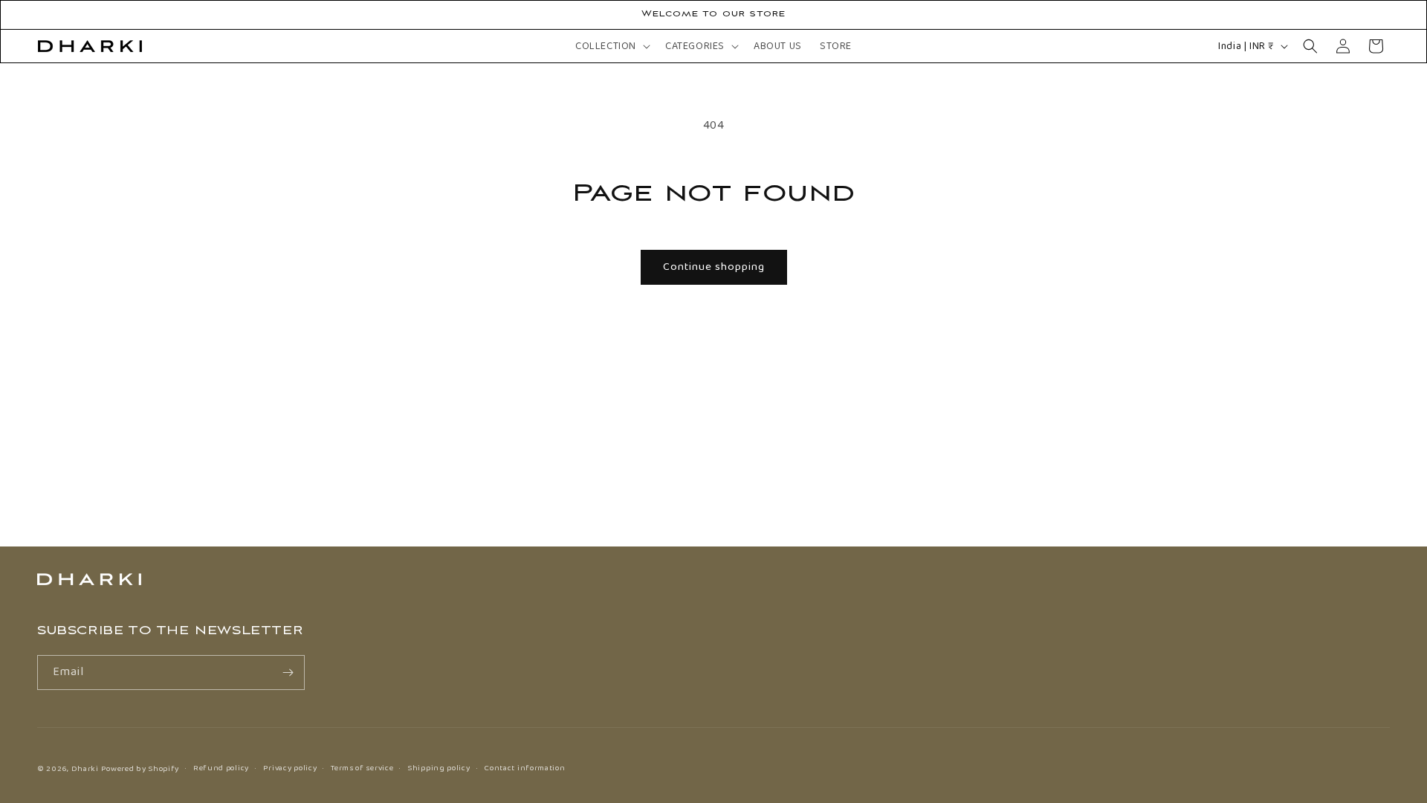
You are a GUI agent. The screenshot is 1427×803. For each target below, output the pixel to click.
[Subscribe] (287, 672)
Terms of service (362, 768)
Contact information (524, 768)
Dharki (85, 768)
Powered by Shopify (140, 768)
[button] (611, 46)
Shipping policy (438, 768)
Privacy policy (290, 768)
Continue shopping (714, 267)
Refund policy (221, 768)
